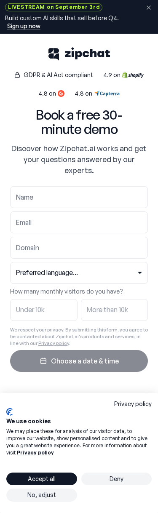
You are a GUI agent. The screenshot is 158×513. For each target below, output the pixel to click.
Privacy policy (53, 343)
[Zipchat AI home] (79, 54)
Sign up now (23, 25)
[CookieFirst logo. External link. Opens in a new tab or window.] (9, 412)
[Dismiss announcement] (148, 7)
